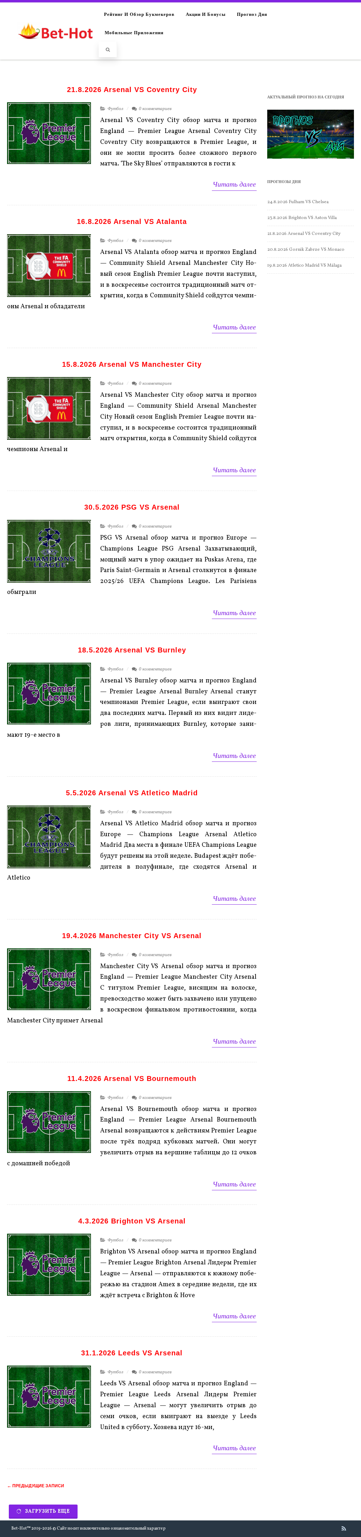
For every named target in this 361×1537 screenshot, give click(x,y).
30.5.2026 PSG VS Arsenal (132, 507)
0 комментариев (155, 108)
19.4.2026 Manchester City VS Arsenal (132, 936)
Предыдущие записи (35, 1485)
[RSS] (344, 1528)
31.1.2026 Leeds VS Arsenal (132, 1353)
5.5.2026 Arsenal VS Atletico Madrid (132, 793)
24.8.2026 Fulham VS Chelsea (298, 202)
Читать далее (234, 184)
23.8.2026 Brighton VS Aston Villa (302, 218)
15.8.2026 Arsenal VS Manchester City (132, 364)
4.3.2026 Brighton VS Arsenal (132, 1221)
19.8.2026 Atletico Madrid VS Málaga (304, 265)
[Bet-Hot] (55, 46)
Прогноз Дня (252, 14)
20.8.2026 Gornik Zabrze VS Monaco (305, 250)
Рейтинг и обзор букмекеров (139, 14)
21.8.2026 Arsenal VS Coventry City (132, 89)
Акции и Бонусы (206, 14)
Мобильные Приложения (134, 32)
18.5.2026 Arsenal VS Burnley (132, 650)
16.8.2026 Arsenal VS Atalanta (132, 221)
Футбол (115, 108)
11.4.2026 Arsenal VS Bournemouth (131, 1078)
